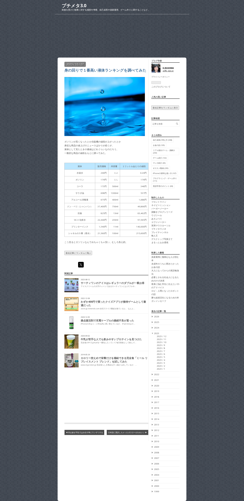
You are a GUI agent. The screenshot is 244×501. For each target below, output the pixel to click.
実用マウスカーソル (160, 225)
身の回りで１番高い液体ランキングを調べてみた (105, 70)
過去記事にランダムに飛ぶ (78, 253)
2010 (156, 441)
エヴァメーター (158, 222)
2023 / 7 (161, 351)
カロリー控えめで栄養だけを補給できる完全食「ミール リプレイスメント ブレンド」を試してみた (114, 359)
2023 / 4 (161, 360)
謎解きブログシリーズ (162, 212)
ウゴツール (156, 215)
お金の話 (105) (159, 145)
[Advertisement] (122, 34)
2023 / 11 (161, 339)
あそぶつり (156, 218)
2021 (156, 380)
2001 (156, 480)
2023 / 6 (161, 354)
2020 (156, 385)
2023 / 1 (161, 368)
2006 (156, 463)
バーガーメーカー (159, 208)
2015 (156, 413)
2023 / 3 (161, 362)
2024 (156, 327)
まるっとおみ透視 (159, 242)
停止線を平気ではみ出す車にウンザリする (85, 432)
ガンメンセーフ (158, 301)
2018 (156, 396)
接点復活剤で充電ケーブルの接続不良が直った (107, 320)
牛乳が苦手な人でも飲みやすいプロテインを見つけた (111, 339)
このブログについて (160, 86)
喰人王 (154, 235)
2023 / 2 (161, 365)
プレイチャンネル (159, 232)
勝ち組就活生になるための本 (165, 297)
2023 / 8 (161, 348)
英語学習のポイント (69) (163, 186)
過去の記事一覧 (158, 311)
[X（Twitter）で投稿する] (81, 265)
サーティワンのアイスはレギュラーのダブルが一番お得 (112, 283)
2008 (156, 452)
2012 (156, 430)
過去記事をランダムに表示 (165, 107)
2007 (156, 458)
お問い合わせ (168, 71)
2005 (156, 469)
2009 (156, 446)
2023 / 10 (161, 342)
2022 (156, 374)
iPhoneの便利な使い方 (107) (164, 173)
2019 (156, 391)
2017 (156, 402)
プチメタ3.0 (74, 5)
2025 (156, 322)
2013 (156, 424)
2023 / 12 (161, 336)
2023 (156, 333)
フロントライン (158, 201)
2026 (156, 316)
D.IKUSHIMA (168, 68)
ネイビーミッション (160, 205)
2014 (156, 419)
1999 (156, 491)
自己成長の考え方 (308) (162, 140)
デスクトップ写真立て (162, 239)
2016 (156, 407)
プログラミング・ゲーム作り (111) (165, 179)
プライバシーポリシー (160, 76)
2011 (156, 435)
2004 (156, 474)
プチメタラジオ (158, 228)
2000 (156, 485)
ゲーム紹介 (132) (159, 158)
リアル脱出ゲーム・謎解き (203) (164, 151)
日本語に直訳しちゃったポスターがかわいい (126, 432)
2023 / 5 (161, 357)
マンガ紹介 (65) (159, 163)
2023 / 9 (161, 345)
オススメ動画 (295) (160, 168)
